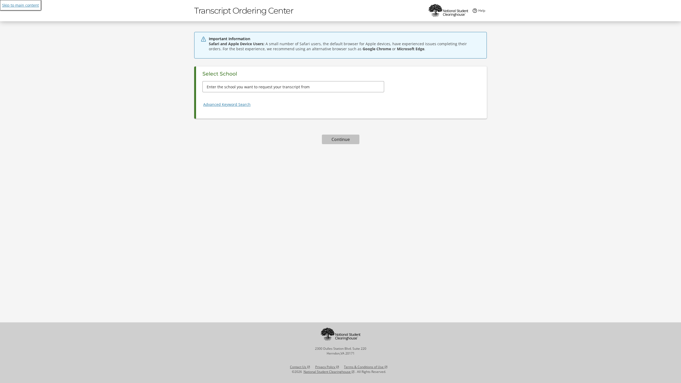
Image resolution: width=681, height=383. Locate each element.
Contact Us (300, 367)
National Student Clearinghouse (329, 371)
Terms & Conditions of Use (366, 367)
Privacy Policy (327, 367)
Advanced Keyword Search (227, 104)
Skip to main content (20, 5)
